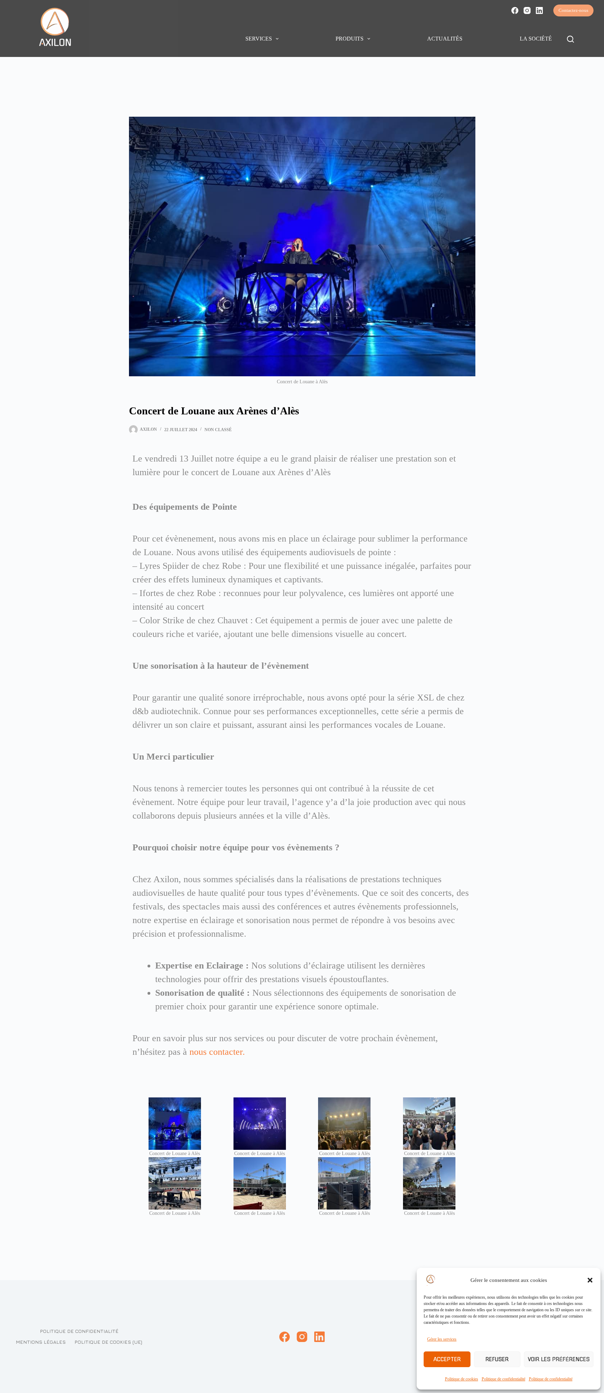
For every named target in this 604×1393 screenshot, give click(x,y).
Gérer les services (441, 1339)
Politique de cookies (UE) (108, 1342)
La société (536, 39)
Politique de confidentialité (503, 1379)
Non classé (218, 429)
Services (258, 39)
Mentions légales (41, 1342)
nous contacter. (218, 1052)
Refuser (497, 1359)
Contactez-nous (573, 10)
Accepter (447, 1359)
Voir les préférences (559, 1359)
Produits (350, 39)
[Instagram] (527, 10)
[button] (590, 1280)
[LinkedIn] (539, 10)
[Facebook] (514, 10)
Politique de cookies (461, 1379)
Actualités (444, 39)
